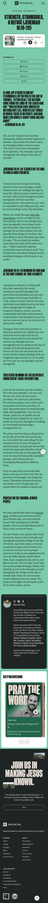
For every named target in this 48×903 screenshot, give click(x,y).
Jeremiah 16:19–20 (25, 39)
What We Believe (27, 844)
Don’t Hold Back (36, 643)
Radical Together (28, 638)
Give (24, 807)
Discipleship (7, 878)
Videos (5, 841)
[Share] (37, 898)
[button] (5, 3)
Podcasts (6, 847)
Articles (5, 844)
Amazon (24, 71)
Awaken (5, 872)
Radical (16, 638)
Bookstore (25, 857)
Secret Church (8, 857)
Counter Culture (24, 640)
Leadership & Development (12, 884)
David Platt (31, 11)
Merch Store (26, 860)
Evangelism (7, 875)
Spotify (25, 66)
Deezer (25, 76)
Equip (5, 887)
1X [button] (42, 42)
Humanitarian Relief (9, 881)
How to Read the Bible (26, 645)
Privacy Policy (27, 854)
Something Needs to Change (27, 641)
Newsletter (6, 854)
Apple (24, 61)
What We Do (26, 841)
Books (5, 850)
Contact (24, 850)
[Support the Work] (43, 451)
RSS (25, 81)
